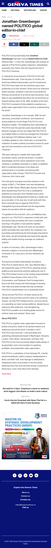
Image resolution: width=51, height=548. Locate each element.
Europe (43, 10)
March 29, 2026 (28, 36)
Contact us (25, 496)
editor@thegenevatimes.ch (25, 505)
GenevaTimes (14, 36)
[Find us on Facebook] (14, 475)
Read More (6, 373)
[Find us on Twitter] (20, 476)
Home (4, 10)
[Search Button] (48, 3)
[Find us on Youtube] (31, 475)
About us (25, 492)
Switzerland (30, 10)
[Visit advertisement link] (25, 435)
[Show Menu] (3, 3)
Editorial (15, 10)
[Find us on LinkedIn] (36, 475)
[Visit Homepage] (25, 3)
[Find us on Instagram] (25, 475)
